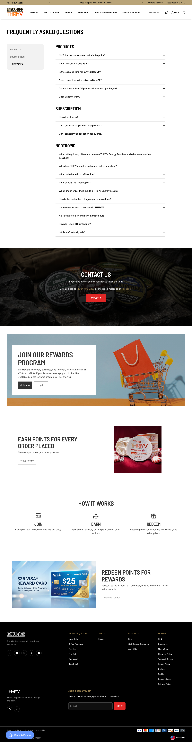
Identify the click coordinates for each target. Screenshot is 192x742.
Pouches (72, 649)
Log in (41, 385)
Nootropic (18, 64)
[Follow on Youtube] (39, 653)
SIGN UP (119, 706)
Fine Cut (72, 654)
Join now (25, 385)
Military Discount (155, 2)
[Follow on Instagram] (24, 653)
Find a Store (163, 649)
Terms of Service (165, 659)
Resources (171, 2)
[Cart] (183, 12)
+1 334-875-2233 (15, 2)
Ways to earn (27, 460)
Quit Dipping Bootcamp (106, 12)
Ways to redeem (112, 597)
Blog (130, 639)
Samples (34, 12)
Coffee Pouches (75, 644)
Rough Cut (73, 664)
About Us (132, 649)
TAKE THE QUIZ (154, 12)
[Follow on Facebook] (17, 653)
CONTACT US (96, 298)
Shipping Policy (165, 654)
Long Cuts (73, 639)
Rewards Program (131, 12)
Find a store (84, 12)
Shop (67, 12)
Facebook (127, 288)
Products (15, 49)
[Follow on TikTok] (31, 653)
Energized (73, 659)
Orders (161, 669)
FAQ (183, 2)
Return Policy (164, 664)
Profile (161, 674)
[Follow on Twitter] (9, 653)
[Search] (166, 12)
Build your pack (52, 12)
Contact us (163, 644)
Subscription (17, 56)
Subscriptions (164, 679)
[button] (49, 2)
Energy (101, 639)
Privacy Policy (164, 684)
